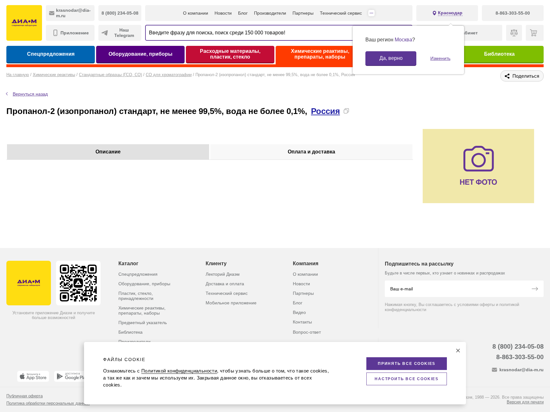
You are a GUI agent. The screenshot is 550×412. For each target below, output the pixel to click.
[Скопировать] (346, 111)
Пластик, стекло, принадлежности (135, 296)
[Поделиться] (356, 111)
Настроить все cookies (407, 379)
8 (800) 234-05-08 (518, 346)
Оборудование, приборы (141, 54)
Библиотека (499, 54)
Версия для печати (525, 402)
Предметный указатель (142, 322)
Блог (243, 13)
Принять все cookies (406, 363)
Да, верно (391, 58)
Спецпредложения (50, 54)
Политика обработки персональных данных (48, 403)
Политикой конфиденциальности (179, 370)
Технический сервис (341, 13)
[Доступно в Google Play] (72, 376)
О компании (195, 13)
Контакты (302, 321)
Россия (325, 111)
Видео (299, 312)
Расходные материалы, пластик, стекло (230, 54)
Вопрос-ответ (307, 332)
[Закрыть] (458, 350)
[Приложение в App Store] (33, 376)
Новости (223, 13)
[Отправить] (535, 289)
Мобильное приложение (231, 302)
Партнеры (303, 13)
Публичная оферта (24, 396)
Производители (270, 13)
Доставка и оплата (225, 283)
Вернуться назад (30, 93)
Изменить (440, 58)
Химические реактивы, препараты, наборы (320, 54)
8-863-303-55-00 (520, 356)
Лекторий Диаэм (223, 274)
